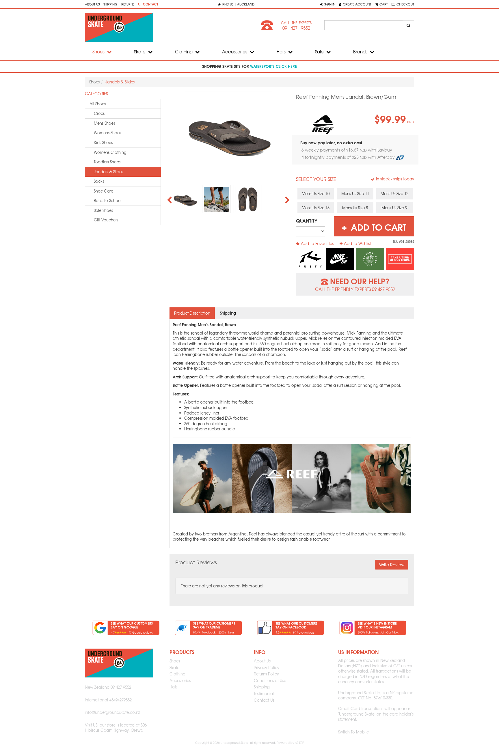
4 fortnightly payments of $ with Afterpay (348, 157)
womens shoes (107, 132)
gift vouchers (106, 220)
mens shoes (104, 123)
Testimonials (264, 693)
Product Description (192, 313)
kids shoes (103, 142)
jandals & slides (108, 171)
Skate (140, 51)
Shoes (99, 51)
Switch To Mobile (353, 732)
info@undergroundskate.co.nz (112, 712)
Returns (127, 4)
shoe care (103, 191)
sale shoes (103, 210)
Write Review (392, 564)
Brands (360, 51)
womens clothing (110, 152)
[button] (328, 4)
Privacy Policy (266, 667)
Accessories (235, 51)
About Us (92, 4)
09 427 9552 (296, 28)
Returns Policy (266, 674)
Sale (320, 51)
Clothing (184, 51)
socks (99, 181)
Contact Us (264, 700)
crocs (99, 113)
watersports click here (273, 66)
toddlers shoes (107, 162)
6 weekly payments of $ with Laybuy (347, 150)
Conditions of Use (270, 680)
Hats (282, 51)
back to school (108, 200)
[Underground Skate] (165, 27)
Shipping (110, 4)
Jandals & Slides (120, 82)
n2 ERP (299, 742)
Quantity (306, 220)
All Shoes (98, 104)
